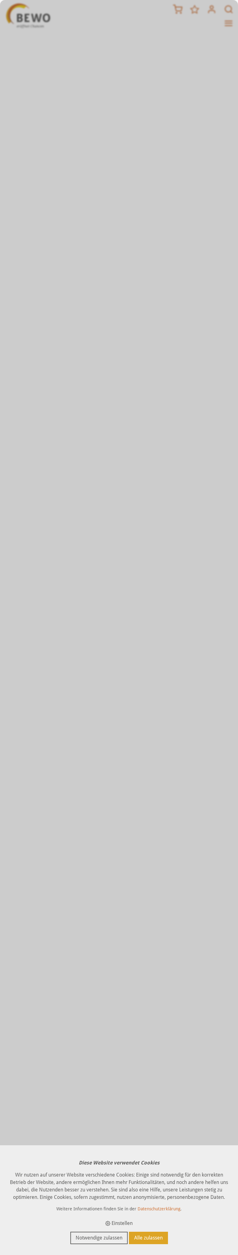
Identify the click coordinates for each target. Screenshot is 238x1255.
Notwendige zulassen (99, 1238)
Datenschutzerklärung (159, 1208)
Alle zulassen (148, 1238)
